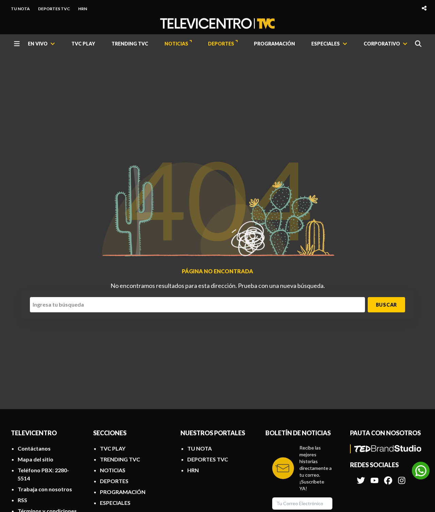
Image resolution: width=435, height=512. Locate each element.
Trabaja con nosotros (45, 489)
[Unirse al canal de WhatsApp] (421, 470)
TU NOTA (20, 8)
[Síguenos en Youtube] (374, 477)
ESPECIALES (115, 502)
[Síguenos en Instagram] (402, 477)
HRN (82, 8)
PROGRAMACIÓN (274, 44)
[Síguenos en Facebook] (388, 477)
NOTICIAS (176, 44)
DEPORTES (221, 44)
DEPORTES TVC (54, 8)
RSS (22, 500)
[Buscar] (418, 43)
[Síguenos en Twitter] (361, 477)
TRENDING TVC (129, 44)
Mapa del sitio (35, 459)
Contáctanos (34, 448)
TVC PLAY (83, 44)
